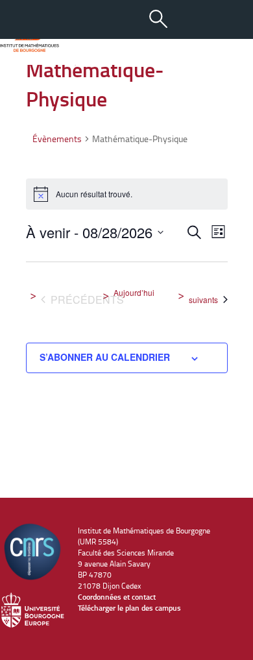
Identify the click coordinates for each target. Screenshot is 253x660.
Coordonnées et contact (117, 596)
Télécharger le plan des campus (129, 607)
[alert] (127, 194)
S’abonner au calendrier (105, 356)
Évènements (57, 138)
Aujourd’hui (134, 292)
